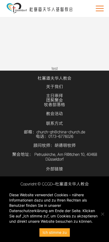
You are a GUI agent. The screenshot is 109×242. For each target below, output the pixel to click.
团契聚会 (54, 100)
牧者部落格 (54, 104)
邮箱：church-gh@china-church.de (54, 132)
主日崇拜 (54, 95)
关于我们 (54, 86)
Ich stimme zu (55, 232)
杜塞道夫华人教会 (54, 78)
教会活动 (54, 113)
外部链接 (54, 169)
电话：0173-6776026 (54, 136)
